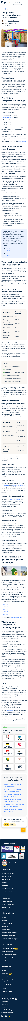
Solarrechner (5, 929)
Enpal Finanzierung (7, 901)
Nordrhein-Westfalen (8, 739)
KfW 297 (5, 609)
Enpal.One (4, 886)
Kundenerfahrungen (7, 951)
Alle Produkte (5, 907)
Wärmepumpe (22, 141)
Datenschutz (5, 1004)
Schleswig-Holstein (8, 769)
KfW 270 (5, 607)
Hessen (20, 747)
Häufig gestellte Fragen (9, 955)
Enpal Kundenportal (7, 958)
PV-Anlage (13, 138)
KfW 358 (5, 612)
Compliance (4, 1007)
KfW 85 (8, 256)
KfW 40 (8, 248)
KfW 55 (8, 251)
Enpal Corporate (6, 991)
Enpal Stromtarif (6, 892)
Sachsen (8, 762)
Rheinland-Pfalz (20, 754)
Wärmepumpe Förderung (17, 617)
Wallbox (22, 138)
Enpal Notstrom (6, 898)
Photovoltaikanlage (7, 873)
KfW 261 (5, 604)
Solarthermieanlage (8, 117)
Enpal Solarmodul (7, 889)
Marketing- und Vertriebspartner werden (11, 981)
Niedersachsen (8, 754)
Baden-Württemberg (8, 747)
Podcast (4, 920)
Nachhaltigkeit (6, 985)
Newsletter (5, 926)
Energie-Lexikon (6, 923)
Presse (3, 971)
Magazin (4, 917)
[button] (25, 2)
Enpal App (4, 895)
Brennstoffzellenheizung (18, 485)
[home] (5, 2)
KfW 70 (8, 253)
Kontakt (4, 961)
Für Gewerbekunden (7, 904)
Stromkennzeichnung (8, 936)
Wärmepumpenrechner (8, 933)
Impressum (4, 1001)
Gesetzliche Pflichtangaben (10, 939)
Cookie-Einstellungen (7, 1010)
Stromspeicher (6, 879)
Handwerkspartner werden (10, 977)
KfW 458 (5, 614)
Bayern (20, 739)
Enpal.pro (4, 988)
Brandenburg (20, 761)
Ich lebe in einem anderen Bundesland (20, 767)
